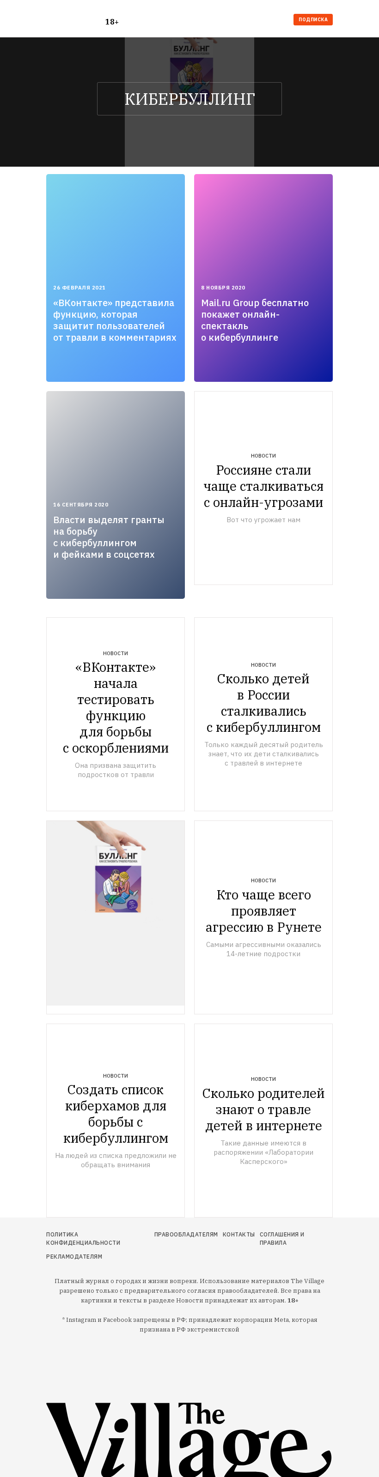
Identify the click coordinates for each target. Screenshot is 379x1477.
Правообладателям (186, 1234)
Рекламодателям (74, 1256)
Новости (263, 455)
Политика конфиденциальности (83, 1238)
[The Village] (75, 20)
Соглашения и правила (282, 1238)
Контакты (239, 1234)
